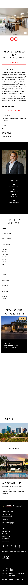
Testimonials (5, 538)
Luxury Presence (9, 576)
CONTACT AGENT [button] (14, 207)
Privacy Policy (19, 579)
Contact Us (5, 541)
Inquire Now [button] (14, 62)
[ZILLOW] (19, 546)
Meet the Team (6, 531)
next (16, 39)
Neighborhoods (6, 536)
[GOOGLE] (15, 546)
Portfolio (5, 533)
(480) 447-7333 (14, 197)
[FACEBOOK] (3, 546)
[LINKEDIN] (11, 546)
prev (12, 39)
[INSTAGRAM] (7, 546)
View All (14, 358)
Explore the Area (14, 448)
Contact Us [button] (14, 498)
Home (3, 528)
